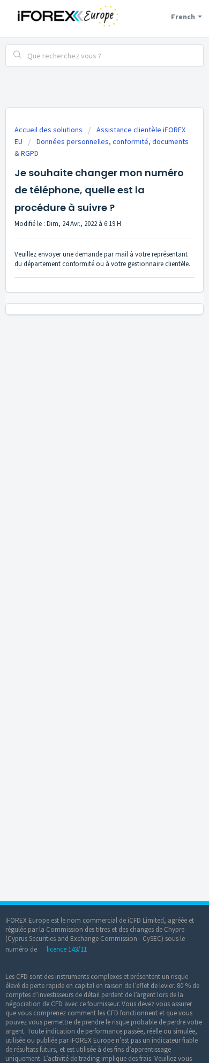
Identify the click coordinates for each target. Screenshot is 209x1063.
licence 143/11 (67, 949)
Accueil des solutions (49, 129)
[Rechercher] (18, 55)
